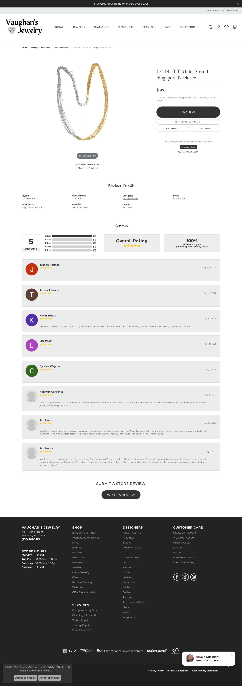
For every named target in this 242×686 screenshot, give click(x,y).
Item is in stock (188, 147)
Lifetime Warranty (184, 562)
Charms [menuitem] (77, 577)
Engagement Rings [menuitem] (84, 532)
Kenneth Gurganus (51, 391)
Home (24, 48)
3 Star (48, 243)
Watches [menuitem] (77, 587)
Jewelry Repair (81, 625)
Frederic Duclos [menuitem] (132, 547)
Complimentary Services (87, 610)
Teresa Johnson (49, 290)
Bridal (59, 27)
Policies (178, 547)
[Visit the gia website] (70, 651)
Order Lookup (181, 542)
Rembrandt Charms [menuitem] (135, 602)
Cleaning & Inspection (85, 615)
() (94, 236)
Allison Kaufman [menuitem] (133, 532)
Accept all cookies (50, 677)
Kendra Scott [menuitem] (131, 567)
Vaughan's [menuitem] (129, 617)
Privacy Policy (156, 670)
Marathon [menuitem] (129, 582)
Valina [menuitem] (126, 612)
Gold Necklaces (61, 48)
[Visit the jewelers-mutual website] (157, 651)
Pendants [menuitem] (78, 552)
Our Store (188, 27)
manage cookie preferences (34, 670)
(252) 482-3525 (87, 168)
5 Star (48, 236)
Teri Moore (46, 420)
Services (149, 27)
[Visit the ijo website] (87, 651)
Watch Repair (80, 620)
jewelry (34, 48)
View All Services (82, 630)
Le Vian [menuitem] (127, 577)
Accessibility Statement (205, 670)
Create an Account (184, 532)
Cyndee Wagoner (51, 366)
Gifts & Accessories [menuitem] (83, 592)
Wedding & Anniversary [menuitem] (86, 537)
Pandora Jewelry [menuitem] (82, 582)
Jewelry (79, 27)
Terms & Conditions (177, 670)
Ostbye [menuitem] (127, 592)
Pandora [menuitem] (128, 597)
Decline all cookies (25, 677)
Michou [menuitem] (127, 587)
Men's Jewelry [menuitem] (80, 572)
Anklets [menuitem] (76, 567)
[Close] (237, 4)
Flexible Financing (184, 557)
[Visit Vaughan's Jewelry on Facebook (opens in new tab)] (176, 577)
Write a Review (121, 495)
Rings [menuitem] (75, 542)
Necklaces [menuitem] (78, 557)
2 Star (48, 246)
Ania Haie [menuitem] (128, 537)
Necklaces (45, 48)
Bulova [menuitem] (127, 542)
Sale (168, 27)
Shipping (172, 129)
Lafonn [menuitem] (127, 572)
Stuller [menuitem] (127, 607)
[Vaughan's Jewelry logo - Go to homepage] (24, 27)
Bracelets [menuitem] (78, 562)
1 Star (48, 250)
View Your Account (184, 537)
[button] (222, 10)
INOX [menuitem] (126, 562)
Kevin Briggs (48, 315)
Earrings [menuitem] (77, 547)
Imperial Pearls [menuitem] (132, 557)
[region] (87, 107)
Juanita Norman (50, 264)
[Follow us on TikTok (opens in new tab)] (185, 577)
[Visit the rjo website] (175, 651)
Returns (204, 129)
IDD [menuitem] (125, 552)
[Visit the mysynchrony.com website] (120, 651)
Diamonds (101, 27)
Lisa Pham (46, 341)
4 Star (47, 239)
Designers (126, 27)
